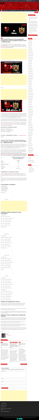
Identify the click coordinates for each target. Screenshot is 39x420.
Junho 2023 (30, 101)
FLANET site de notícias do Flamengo (12, 7)
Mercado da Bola (5, 10)
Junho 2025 (30, 63)
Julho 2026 (30, 42)
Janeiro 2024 (30, 91)
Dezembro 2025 (31, 53)
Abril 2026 (30, 47)
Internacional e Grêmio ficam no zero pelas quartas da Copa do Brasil (33, 18)
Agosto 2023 (30, 99)
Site (2, 384)
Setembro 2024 (31, 78)
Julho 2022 (30, 117)
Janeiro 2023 (30, 109)
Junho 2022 (30, 119)
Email (2, 381)
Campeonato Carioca (7, 173)
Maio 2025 (30, 65)
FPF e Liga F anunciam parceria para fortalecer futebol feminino (33, 25)
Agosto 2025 (30, 60)
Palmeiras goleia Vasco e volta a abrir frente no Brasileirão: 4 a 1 (33, 28)
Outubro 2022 (31, 112)
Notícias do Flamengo (12, 10)
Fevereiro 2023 (31, 107)
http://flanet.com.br (9, 335)
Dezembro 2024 (31, 73)
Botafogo (10, 154)
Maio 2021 (30, 140)
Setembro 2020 (31, 150)
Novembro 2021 (31, 130)
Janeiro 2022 (30, 127)
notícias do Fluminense (15, 124)
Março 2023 (30, 106)
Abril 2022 (30, 122)
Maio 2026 (30, 45)
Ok (17, 418)
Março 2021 (30, 143)
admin (8, 43)
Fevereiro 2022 (31, 125)
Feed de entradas (31, 168)
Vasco (4, 154)
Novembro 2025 (31, 55)
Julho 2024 (30, 81)
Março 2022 (30, 124)
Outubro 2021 (30, 132)
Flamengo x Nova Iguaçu (8, 44)
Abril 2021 (30, 142)
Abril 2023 (30, 104)
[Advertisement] (14, 17)
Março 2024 (30, 88)
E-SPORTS (21, 10)
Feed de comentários (32, 170)
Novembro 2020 (31, 148)
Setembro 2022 (31, 114)
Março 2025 (30, 68)
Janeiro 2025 (30, 71)
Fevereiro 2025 (31, 70)
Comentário (3, 371)
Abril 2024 (30, 86)
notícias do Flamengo (4, 124)
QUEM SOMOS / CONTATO (29, 0)
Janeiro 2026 (30, 52)
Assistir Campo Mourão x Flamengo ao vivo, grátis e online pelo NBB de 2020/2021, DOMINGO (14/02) (14, 345)
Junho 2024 (30, 83)
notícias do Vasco (9, 124)
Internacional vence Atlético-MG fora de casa (22, 344)
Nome (2, 378)
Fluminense (6, 154)
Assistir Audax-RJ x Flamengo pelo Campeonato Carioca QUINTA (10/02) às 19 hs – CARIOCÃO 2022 (4, 364)
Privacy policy (20, 418)
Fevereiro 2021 (31, 145)
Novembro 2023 (31, 94)
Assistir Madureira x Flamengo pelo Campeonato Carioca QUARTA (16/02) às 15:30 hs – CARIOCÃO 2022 (24, 364)
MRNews (6, 405)
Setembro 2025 (31, 58)
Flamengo (13, 154)
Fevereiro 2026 (31, 50)
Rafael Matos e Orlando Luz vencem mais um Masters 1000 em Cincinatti (33, 31)
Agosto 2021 (30, 135)
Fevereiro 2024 (31, 89)
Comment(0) (12, 43)
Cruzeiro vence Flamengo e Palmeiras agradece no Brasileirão (33, 22)
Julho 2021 (30, 137)
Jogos (18, 10)
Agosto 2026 (30, 40)
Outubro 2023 (31, 96)
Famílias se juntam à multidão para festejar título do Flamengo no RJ (4, 345)
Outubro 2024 (31, 76)
